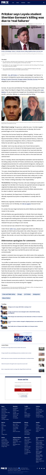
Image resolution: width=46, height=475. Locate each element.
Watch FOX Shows (16, 431)
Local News (3, 408)
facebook (37, 468)
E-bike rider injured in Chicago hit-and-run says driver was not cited (14, 363)
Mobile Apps (26, 440)
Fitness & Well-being (40, 428)
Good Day (3, 413)
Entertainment (17, 422)
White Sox (3, 430)
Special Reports (4, 415)
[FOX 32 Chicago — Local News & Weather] (5, 2)
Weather (15, 406)
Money (26, 422)
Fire (2, 431)
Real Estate (26, 431)
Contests (26, 445)
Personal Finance (27, 430)
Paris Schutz (5, 23)
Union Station (27, 416)
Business (26, 424)
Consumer (26, 425)
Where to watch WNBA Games (39, 459)
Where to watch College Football (39, 443)
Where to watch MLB (40, 444)
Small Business (27, 432)
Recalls (37, 431)
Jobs (25, 428)
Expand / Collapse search (44, 3)
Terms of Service (23, 396)
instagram (39, 468)
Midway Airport (27, 415)
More (29, 2)
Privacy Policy (24, 395)
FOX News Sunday (5, 419)
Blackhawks (3, 425)
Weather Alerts (16, 410)
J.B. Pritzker (27, 294)
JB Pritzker (38, 413)
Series (3, 437)
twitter (42, 468)
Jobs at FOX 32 (27, 447)
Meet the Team (27, 446)
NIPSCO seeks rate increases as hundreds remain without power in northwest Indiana (17, 358)
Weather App (15, 415)
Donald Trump (39, 412)
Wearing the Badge (5, 442)
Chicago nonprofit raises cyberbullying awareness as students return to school (16, 353)
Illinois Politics (6, 298)
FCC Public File (27, 450)
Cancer (37, 424)
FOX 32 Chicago (15, 23)
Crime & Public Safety (5, 412)
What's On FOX (16, 425)
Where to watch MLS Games (40, 461)
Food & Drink (15, 428)
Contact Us (26, 443)
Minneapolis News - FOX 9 (17, 445)
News (2, 406)
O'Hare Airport (27, 413)
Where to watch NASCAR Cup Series (40, 447)
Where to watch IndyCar (39, 449)
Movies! (14, 430)
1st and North (4, 439)
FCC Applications (27, 452)
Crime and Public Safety (23, 23)
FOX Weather (15, 417)
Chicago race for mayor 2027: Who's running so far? (19, 307)
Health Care (38, 430)
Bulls (2, 427)
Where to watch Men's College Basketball (39, 452)
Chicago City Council (40, 416)
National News (4, 409)
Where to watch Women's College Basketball (39, 456)
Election (37, 408)
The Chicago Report (40, 411)
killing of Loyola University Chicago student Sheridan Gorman (19, 79)
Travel (25, 409)
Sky (2, 432)
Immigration (36, 294)
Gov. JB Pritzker (12, 75)
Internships (26, 449)
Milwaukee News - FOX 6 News (16, 440)
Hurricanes (15, 416)
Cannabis (37, 427)
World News (3, 411)
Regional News (17, 437)
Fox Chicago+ (15, 427)
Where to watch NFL (40, 440)
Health (38, 422)
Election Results (39, 409)
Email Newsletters (27, 442)
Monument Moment (5, 445)
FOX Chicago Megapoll (3, 417)
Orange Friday (4, 446)
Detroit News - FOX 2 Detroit (17, 442)
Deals (25, 427)
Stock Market (27, 434)
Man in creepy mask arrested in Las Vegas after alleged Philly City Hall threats (16, 369)
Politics (38, 406)
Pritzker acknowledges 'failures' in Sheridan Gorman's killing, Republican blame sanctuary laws (22, 51)
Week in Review (4, 440)
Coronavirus (38, 425)
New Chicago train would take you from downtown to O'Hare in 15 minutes (25, 316)
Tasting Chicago (4, 443)
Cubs (2, 428)
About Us (26, 437)
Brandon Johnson (39, 415)
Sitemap (26, 453)
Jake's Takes (15, 424)
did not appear (26, 204)
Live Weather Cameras (15, 409)
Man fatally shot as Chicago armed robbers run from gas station (23, 326)
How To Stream (27, 439)
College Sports (4, 434)
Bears (2, 424)
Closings (14, 412)
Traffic (26, 406)
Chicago (19, 294)
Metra (25, 412)
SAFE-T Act (13, 229)
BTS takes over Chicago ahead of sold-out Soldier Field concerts (13, 347)
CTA (25, 411)
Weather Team (16, 413)
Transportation (27, 408)
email (44, 468)
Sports (3, 422)
